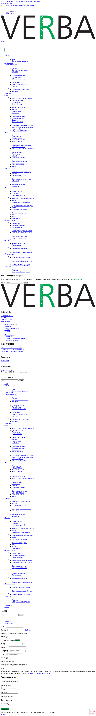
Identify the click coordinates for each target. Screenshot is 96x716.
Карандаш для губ (18, 195)
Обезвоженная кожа (19, 79)
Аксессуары (16, 224)
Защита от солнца (18, 107)
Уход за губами (17, 129)
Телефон (4, 651)
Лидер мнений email (8, 689)
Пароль (4, 630)
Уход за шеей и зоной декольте (23, 98)
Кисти (14, 200)
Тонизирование (17, 122)
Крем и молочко (17, 227)
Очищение (15, 113)
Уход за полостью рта (19, 131)
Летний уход (16, 77)
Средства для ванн (18, 157)
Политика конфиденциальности (15, 338)
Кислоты (15, 91)
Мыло (14, 166)
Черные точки (17, 86)
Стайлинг (15, 181)
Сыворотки (16, 120)
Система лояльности (11, 328)
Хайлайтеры (16, 218)
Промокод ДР (5, 704)
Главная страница (76, 279)
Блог (6, 54)
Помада (15, 193)
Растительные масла (19, 249)
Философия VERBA (11, 324)
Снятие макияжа (18, 118)
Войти (6, 607)
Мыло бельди (17, 152)
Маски (14, 109)
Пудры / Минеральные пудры (22, 206)
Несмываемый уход (19, 175)
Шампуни (15, 186)
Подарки (7, 266)
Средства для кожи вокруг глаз (23, 125)
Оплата (7, 330)
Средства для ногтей (19, 161)
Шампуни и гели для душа (21, 265)
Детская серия (9, 220)
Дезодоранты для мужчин (21, 258)
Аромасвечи (16, 245)
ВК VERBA (4, 318)
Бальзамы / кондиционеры (21, 172)
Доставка (7, 332)
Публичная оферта (11, 340)
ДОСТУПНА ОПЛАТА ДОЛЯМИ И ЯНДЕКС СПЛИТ (18, 5)
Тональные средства (19, 213)
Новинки (7, 93)
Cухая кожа (16, 82)
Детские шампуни (18, 225)
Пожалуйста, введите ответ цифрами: (14, 633)
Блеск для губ (17, 191)
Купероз (15, 72)
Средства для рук (18, 165)
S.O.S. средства (17, 100)
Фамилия (4, 647)
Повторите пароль (8, 661)
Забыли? (28, 630)
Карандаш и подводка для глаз (23, 199)
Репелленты (16, 154)
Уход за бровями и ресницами (22, 127)
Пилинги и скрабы (18, 116)
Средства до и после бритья (22, 261)
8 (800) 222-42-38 (10, 13)
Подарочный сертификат (21, 272)
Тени (13, 215)
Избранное (8, 337)
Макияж (7, 188)
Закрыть (4, 714)
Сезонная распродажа (20, 61)
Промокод (4, 692)
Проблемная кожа (18, 75)
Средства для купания (20, 236)
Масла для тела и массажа (21, 145)
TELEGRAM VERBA (7, 316)
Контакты (7, 326)
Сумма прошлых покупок (10, 681)
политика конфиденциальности (39, 673)
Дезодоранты (17, 138)
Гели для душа (17, 136)
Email (3, 626)
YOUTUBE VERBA (6, 319)
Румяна (14, 207)
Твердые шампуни (18, 184)
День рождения (6, 700)
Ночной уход (16, 111)
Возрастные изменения (20, 70)
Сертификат (8, 63)
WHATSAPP (5, 361)
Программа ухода (10, 65)
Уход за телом (17, 141)
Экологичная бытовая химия (22, 252)
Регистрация (8, 623)
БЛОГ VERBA (5, 321)
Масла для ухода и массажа (22, 231)
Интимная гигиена (18, 140)
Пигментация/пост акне (20, 90)
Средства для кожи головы (21, 179)
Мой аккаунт (9, 335)
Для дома (7, 240)
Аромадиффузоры (18, 243)
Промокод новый (7, 696)
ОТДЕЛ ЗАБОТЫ (10, 11)
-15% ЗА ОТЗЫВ (6, 3)
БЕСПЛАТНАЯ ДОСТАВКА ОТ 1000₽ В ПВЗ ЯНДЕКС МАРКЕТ (21, 2)
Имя (3, 644)
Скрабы (14, 156)
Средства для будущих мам (22, 232)
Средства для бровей (19, 209)
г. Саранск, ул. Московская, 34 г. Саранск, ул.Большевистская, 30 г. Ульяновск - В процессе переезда (13, 349)
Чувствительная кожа (19, 84)
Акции (6, 56)
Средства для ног (18, 163)
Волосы (7, 168)
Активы (14, 68)
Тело (6, 132)
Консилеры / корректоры (21, 202)
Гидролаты (16, 102)
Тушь (14, 216)
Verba (3, 42)
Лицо (6, 95)
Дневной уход (17, 104)
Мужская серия (9, 254)
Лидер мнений (6, 685)
